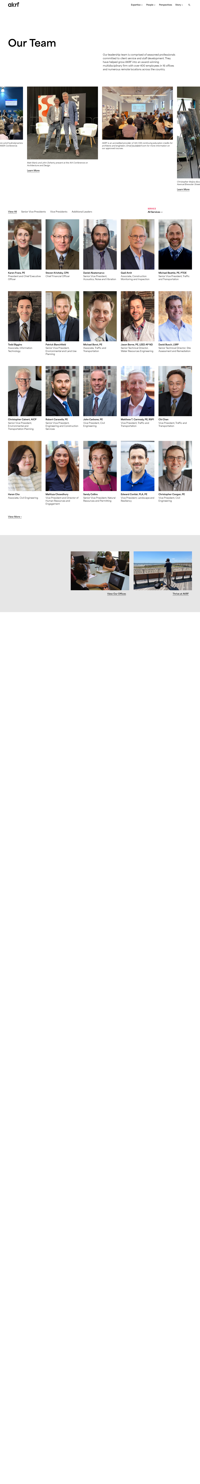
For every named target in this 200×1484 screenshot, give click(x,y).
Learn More (33, 170)
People (149, 5)
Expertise (136, 5)
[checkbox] (33, 212)
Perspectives (165, 5)
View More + (15, 517)
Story (178, 5)
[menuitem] (137, 5)
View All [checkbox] (12, 211)
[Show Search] (189, 5)
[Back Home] (13, 5)
